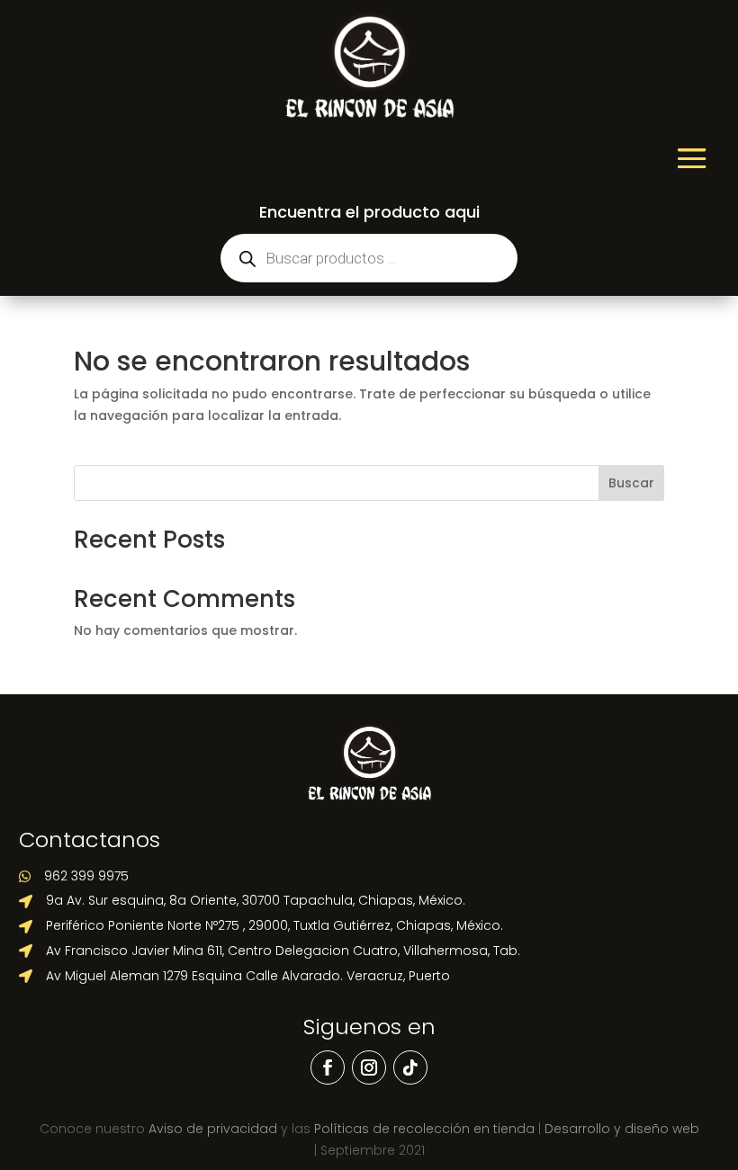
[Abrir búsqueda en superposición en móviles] (369, 258)
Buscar (631, 483)
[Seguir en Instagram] (369, 1067)
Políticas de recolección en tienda (424, 1129)
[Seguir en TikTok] (410, 1067)
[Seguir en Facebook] (327, 1067)
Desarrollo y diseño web (621, 1129)
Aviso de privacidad (212, 1129)
